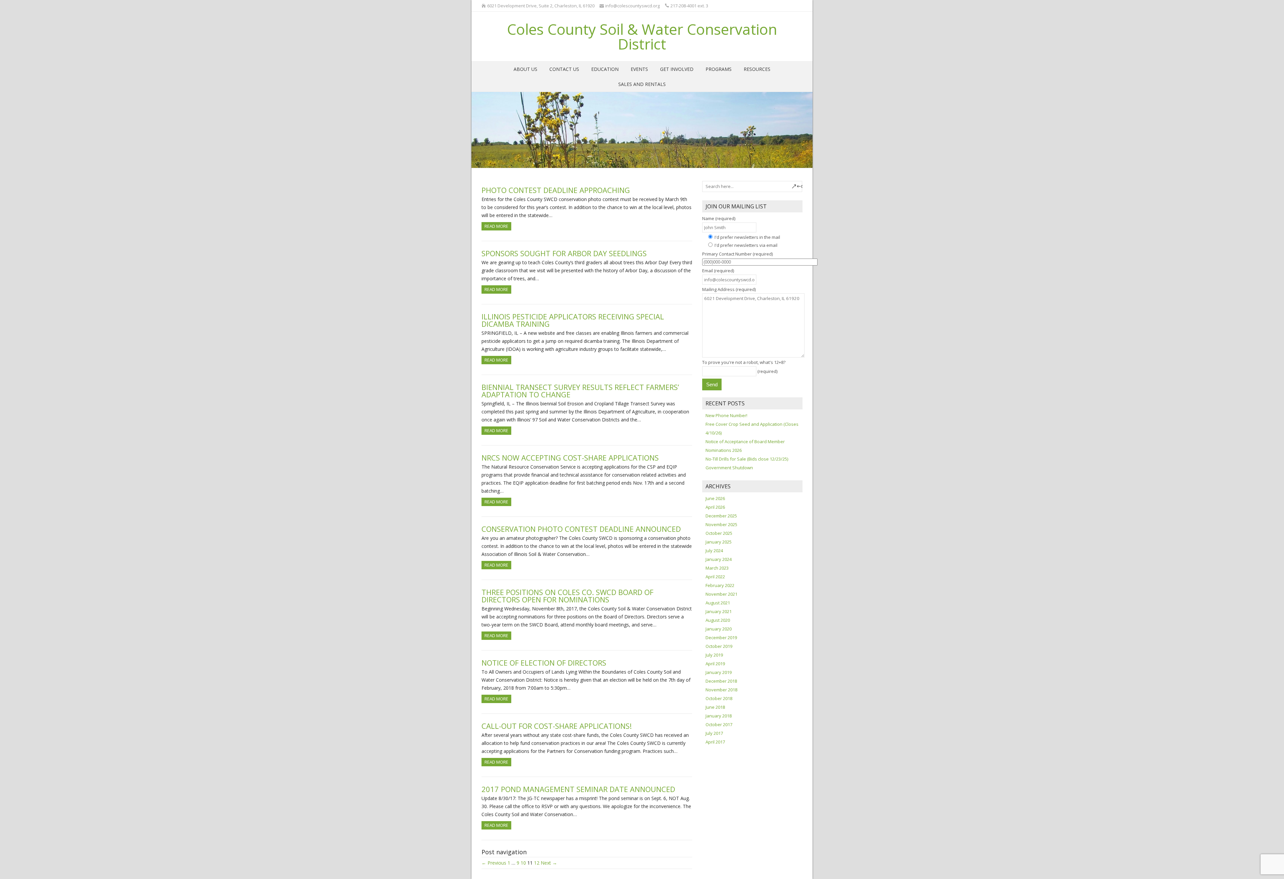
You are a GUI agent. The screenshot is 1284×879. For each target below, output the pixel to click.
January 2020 (719, 629)
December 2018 (721, 681)
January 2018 (719, 716)
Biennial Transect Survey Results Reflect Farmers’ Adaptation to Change (580, 390)
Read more (496, 226)
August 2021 (718, 603)
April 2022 (715, 577)
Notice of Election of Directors (543, 663)
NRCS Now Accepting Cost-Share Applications (570, 458)
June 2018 (715, 707)
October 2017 (719, 724)
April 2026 (715, 507)
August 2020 (718, 620)
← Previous (493, 863)
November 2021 (721, 594)
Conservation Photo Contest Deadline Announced (581, 529)
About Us (525, 69)
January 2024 (719, 559)
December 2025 (721, 516)
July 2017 (714, 733)
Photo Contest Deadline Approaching (555, 190)
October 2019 (719, 646)
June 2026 (715, 498)
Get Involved (676, 69)
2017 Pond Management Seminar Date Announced (578, 789)
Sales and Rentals (642, 84)
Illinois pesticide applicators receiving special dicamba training (572, 320)
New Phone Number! (726, 415)
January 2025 (719, 542)
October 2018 (719, 698)
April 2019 (715, 664)
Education (605, 69)
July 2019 (714, 655)
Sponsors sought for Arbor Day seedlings (564, 253)
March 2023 (717, 568)
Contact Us (564, 69)
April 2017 (715, 742)
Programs (719, 69)
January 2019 (719, 672)
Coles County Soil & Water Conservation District (642, 36)
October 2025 (719, 533)
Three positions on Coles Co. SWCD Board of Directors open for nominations (567, 595)
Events (639, 69)
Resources (757, 69)
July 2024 (714, 551)
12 (536, 863)
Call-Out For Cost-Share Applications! (556, 726)
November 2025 (721, 524)
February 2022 (720, 585)
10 (523, 863)
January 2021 (719, 611)
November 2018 (721, 690)
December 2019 (721, 637)
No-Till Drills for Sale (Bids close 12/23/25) (747, 459)
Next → (549, 863)
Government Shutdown (729, 468)
